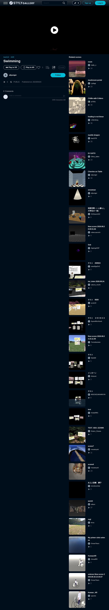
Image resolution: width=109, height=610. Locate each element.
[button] (39, 67)
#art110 (6, 57)
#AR (12, 57)
